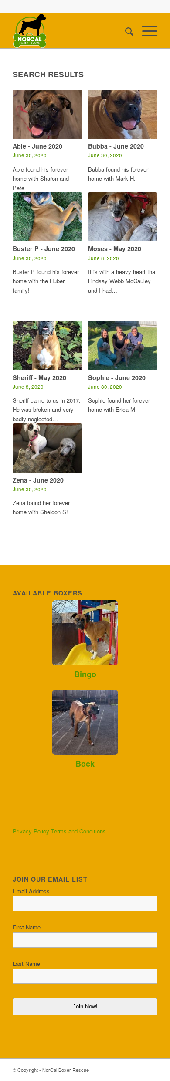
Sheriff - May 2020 (39, 377)
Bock (85, 763)
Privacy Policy (31, 831)
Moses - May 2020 (114, 248)
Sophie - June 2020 (117, 377)
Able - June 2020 (37, 146)
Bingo (85, 674)
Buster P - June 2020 (44, 248)
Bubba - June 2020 (116, 146)
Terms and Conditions (78, 831)
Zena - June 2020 (38, 480)
